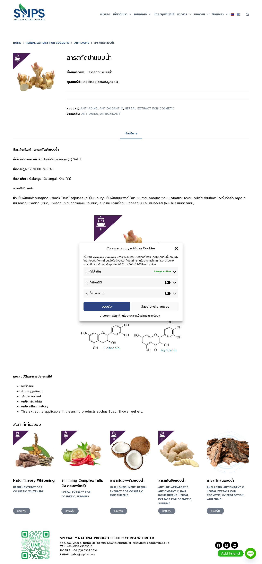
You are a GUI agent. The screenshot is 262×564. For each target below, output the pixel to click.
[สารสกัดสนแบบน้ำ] (228, 452)
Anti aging (89, 114)
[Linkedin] (234, 545)
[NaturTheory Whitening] (34, 452)
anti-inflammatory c (173, 487)
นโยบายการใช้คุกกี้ (110, 316)
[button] (176, 248)
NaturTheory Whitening (34, 480)
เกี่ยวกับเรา (120, 14)
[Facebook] (218, 545)
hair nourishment (123, 487)
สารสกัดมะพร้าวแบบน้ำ (127, 480)
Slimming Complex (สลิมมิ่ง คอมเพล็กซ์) (82, 483)
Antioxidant (110, 114)
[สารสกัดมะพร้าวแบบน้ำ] (131, 452)
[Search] (247, 14)
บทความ (199, 14)
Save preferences (155, 306)
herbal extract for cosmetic (150, 108)
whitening (35, 491)
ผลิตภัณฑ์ (140, 14)
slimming (83, 496)
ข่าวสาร (182, 14)
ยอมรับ (107, 306)
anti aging (89, 108)
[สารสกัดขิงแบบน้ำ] (179, 452)
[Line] (226, 545)
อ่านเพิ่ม (21, 511)
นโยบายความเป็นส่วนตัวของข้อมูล (141, 316)
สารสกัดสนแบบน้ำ (220, 480)
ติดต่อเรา (218, 14)
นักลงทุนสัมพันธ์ (164, 14)
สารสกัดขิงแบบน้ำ (171, 480)
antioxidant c (111, 108)
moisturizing (119, 495)
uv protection (233, 495)
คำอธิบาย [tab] (131, 133)
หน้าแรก (105, 14)
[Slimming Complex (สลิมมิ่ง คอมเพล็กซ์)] (82, 452)
